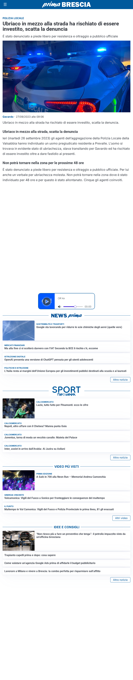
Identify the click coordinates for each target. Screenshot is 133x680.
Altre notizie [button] (120, 379)
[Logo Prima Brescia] (66, 4)
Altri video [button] (121, 518)
